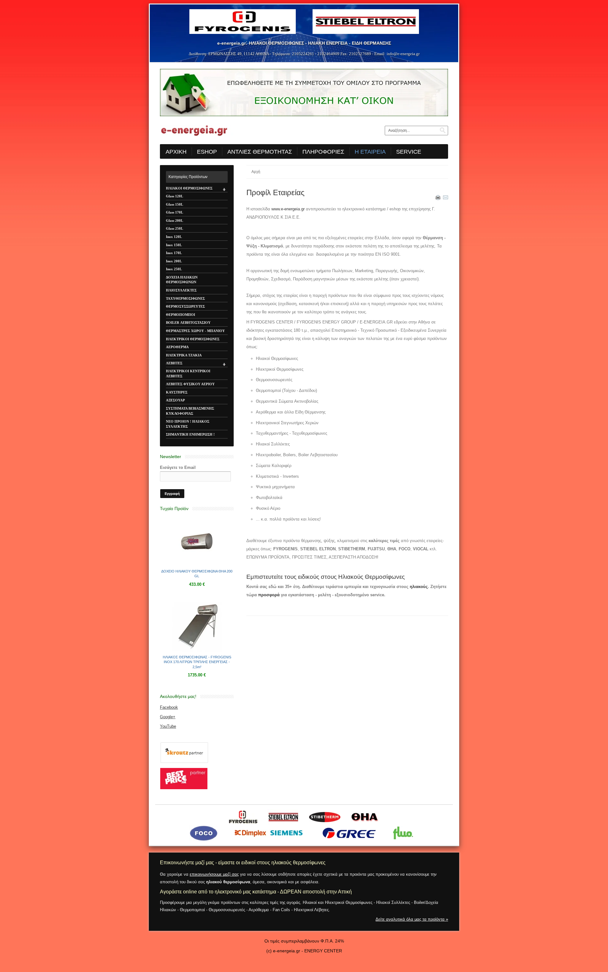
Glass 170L (174, 212)
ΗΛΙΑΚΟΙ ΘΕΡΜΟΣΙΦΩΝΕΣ (189, 188)
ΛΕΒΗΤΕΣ (174, 363)
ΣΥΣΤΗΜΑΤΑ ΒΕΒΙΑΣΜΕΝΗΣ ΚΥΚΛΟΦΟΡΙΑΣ (190, 410)
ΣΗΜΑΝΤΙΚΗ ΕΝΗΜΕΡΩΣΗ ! (190, 434)
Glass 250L (174, 228)
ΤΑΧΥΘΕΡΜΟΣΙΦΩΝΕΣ (185, 298)
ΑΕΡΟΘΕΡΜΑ (177, 347)
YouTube (168, 726)
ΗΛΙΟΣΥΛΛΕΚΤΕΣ (181, 290)
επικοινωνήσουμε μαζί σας (214, 874)
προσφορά (269, 594)
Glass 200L (174, 220)
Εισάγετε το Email (178, 467)
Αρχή (255, 171)
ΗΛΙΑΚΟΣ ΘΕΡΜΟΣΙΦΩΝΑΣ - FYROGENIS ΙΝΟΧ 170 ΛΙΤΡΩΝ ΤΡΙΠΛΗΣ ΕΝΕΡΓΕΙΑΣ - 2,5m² (197, 662)
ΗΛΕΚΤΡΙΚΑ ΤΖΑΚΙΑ (184, 355)
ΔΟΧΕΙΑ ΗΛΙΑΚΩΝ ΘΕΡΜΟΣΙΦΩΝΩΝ (182, 279)
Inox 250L (174, 269)
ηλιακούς (419, 586)
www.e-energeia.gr (288, 209)
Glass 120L (174, 196)
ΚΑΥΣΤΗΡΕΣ (176, 392)
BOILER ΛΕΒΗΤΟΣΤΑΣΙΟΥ (188, 322)
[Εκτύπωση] (437, 198)
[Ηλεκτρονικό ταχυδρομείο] (445, 198)
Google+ (167, 716)
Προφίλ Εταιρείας (275, 192)
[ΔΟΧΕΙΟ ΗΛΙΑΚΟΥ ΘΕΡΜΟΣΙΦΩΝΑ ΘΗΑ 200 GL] (197, 565)
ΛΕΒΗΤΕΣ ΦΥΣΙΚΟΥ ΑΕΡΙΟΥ (190, 384)
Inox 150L (174, 245)
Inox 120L (174, 237)
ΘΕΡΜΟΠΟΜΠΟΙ (180, 315)
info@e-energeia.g (402, 53)
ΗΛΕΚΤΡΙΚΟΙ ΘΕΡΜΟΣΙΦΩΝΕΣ (192, 339)
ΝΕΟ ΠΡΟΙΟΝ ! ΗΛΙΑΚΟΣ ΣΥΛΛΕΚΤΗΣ (187, 423)
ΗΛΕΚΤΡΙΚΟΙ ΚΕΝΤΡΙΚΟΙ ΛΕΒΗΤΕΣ (188, 373)
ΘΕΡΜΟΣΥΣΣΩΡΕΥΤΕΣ (185, 306)
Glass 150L (174, 204)
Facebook (169, 707)
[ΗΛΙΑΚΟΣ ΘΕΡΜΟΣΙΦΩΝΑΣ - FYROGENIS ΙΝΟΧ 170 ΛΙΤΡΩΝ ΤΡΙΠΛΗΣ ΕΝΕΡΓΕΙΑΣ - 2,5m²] (197, 651)
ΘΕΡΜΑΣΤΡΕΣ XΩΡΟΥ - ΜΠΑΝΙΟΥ (195, 331)
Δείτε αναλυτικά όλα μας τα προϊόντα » (412, 919)
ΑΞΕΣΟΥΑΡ (175, 400)
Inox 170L (174, 253)
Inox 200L (174, 261)
